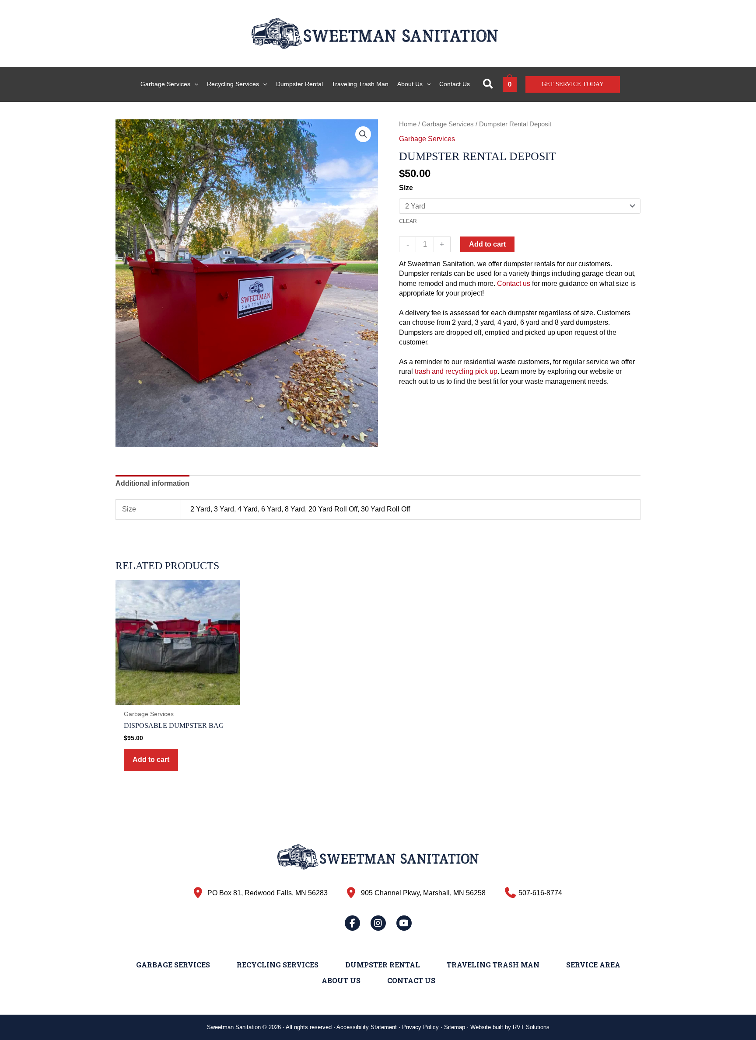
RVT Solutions (531, 1027)
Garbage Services (448, 124)
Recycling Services (277, 964)
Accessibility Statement (366, 1027)
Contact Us (411, 980)
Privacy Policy (420, 1027)
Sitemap (454, 1027)
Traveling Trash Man (493, 964)
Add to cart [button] (151, 759)
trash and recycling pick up (456, 371)
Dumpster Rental (382, 964)
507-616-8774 (540, 893)
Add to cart (487, 244)
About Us (341, 980)
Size (406, 187)
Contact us (513, 283)
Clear (408, 221)
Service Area (593, 964)
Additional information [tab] (152, 483)
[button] (194, 84)
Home (407, 124)
